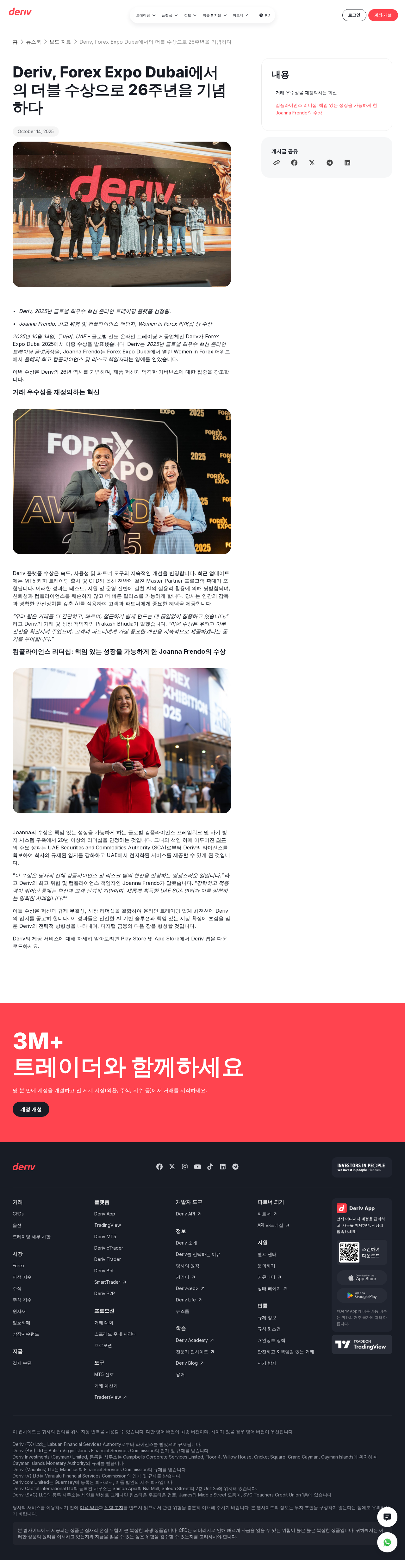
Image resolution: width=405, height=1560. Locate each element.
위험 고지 (113, 1507)
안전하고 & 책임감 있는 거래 (286, 1351)
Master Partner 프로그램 (175, 581)
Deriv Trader (107, 1259)
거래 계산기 (106, 1385)
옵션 (17, 1225)
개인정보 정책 (271, 1340)
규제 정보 (267, 1317)
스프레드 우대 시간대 (115, 1334)
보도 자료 (60, 42)
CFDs (18, 1213)
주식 (17, 1288)
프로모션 (103, 1345)
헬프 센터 (267, 1254)
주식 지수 (22, 1299)
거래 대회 (103, 1322)
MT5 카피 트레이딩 (47, 581)
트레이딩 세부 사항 (32, 1236)
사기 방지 (267, 1363)
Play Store (133, 938)
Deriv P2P (104, 1293)
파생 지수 (22, 1277)
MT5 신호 (104, 1374)
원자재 (19, 1311)
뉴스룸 (33, 42)
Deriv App (104, 1213)
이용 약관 (89, 1507)
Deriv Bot (104, 1270)
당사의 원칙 (187, 1265)
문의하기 (266, 1265)
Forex (19, 1265)
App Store (166, 938)
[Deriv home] (20, 12)
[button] (146, 15)
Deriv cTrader (108, 1248)
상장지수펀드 (26, 1334)
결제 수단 (22, 1363)
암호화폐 (21, 1322)
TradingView (107, 1225)
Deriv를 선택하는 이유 (198, 1254)
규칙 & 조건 (269, 1328)
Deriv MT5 (105, 1236)
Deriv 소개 (186, 1242)
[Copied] (276, 162)
